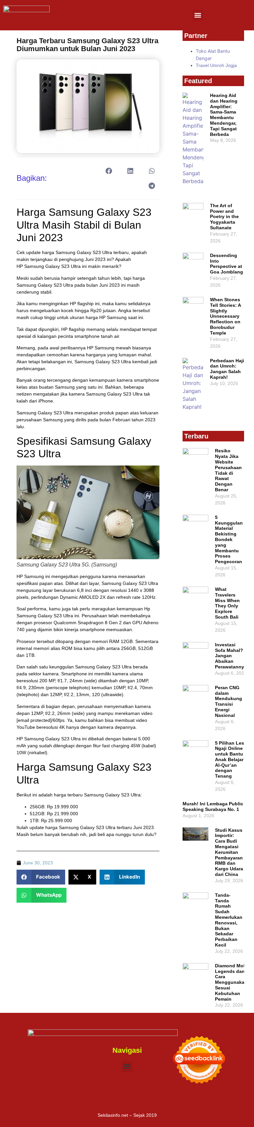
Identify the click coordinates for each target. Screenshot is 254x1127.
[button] (197, 15)
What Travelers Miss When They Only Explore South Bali (227, 603)
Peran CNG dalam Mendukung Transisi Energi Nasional (228, 701)
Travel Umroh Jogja (216, 65)
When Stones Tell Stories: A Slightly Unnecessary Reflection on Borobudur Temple (225, 316)
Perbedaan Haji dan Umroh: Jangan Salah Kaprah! (227, 369)
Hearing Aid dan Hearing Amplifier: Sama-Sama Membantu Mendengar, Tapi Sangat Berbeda (223, 115)
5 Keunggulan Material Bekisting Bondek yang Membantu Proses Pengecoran (229, 539)
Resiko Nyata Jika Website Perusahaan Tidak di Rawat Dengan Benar (228, 470)
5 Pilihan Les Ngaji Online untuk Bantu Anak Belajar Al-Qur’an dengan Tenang (229, 759)
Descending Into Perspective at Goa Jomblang (226, 263)
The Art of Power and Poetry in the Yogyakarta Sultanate (224, 216)
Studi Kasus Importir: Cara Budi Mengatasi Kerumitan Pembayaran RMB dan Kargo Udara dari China (229, 852)
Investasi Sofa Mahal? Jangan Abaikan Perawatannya (231, 655)
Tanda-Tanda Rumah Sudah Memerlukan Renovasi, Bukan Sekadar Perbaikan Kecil (228, 920)
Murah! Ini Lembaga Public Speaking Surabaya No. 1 (213, 806)
